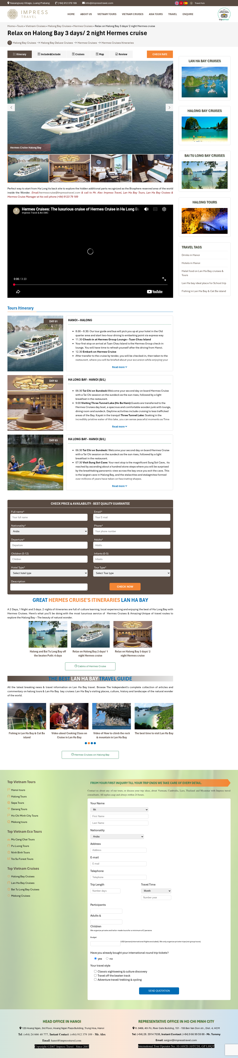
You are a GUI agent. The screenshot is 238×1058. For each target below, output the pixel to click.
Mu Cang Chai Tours (23, 839)
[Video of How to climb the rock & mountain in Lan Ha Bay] (111, 716)
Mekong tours (19, 822)
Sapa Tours (17, 802)
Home (71, 14)
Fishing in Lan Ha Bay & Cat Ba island (204, 291)
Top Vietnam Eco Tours (24, 831)
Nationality (18, 525)
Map (101, 54)
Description (18, 581)
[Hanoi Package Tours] (204, 175)
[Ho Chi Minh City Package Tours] (204, 221)
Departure (18, 539)
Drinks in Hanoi (191, 255)
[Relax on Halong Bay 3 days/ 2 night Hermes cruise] (132, 634)
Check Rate (159, 54)
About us (86, 14)
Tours (20, 26)
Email (98, 511)
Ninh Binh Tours (20, 852)
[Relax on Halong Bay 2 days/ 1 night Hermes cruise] (90, 634)
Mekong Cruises (20, 895)
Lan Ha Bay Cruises (205, 61)
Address (95, 844)
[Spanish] (186, 3)
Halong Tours (204, 202)
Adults (98, 539)
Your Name (98, 803)
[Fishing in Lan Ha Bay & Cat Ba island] (26, 716)
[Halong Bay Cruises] (204, 129)
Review (122, 54)
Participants (98, 905)
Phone (98, 525)
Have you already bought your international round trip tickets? (129, 953)
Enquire (188, 14)
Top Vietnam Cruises (23, 868)
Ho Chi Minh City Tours (24, 815)
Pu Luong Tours (20, 846)
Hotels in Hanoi (191, 263)
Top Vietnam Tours (21, 782)
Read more (118, 367)
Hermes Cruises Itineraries (118, 42)
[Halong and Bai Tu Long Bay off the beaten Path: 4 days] (48, 634)
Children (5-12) (20, 553)
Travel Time (149, 884)
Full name (17, 511)
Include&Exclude (50, 54)
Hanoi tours (18, 790)
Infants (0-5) (101, 553)
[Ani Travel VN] (181, 3)
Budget (93, 937)
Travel (172, 14)
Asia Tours (156, 14)
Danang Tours (19, 809)
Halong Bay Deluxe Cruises (57, 42)
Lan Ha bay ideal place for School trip (204, 283)
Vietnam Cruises (132, 14)
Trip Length (98, 884)
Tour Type (100, 567)
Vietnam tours (106, 14)
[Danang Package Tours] (204, 82)
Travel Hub (200, 3)
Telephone (97, 871)
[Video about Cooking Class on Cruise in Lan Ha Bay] (69, 716)
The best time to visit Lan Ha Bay (154, 733)
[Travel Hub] (191, 3)
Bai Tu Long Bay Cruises (204, 155)
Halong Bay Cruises (59, 26)
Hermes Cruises (83, 26)
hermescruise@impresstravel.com (59, 192)
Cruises (79, 54)
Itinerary (21, 54)
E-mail (95, 857)
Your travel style (100, 965)
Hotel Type (18, 567)
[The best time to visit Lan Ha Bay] (154, 716)
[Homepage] (27, 14)
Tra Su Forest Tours (22, 859)
